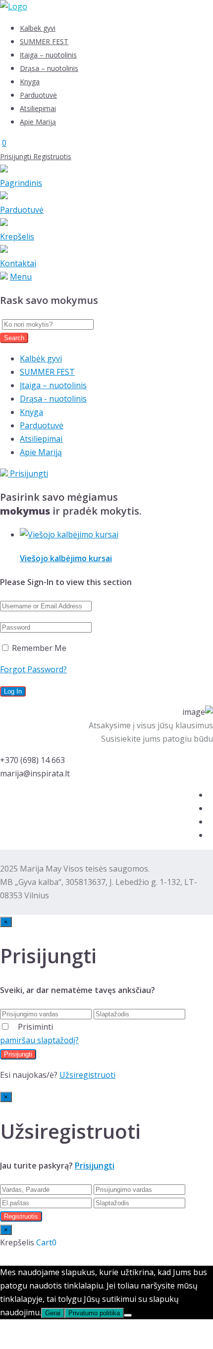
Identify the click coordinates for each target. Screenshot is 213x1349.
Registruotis (52, 156)
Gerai (52, 1313)
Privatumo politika (94, 1313)
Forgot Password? (33, 669)
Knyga (30, 81)
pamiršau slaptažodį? (39, 1040)
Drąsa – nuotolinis (49, 68)
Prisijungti (16, 156)
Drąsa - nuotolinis (53, 398)
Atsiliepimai (38, 108)
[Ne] (128, 1315)
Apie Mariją (38, 121)
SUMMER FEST (44, 41)
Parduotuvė (38, 95)
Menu (21, 276)
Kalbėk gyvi (37, 28)
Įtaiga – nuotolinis (48, 54)
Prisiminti (35, 1026)
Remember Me (38, 648)
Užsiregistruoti (87, 1074)
